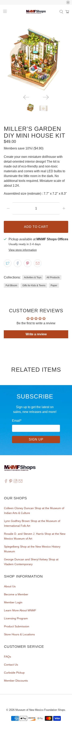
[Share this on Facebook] (17, 263)
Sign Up (36, 439)
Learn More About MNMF (20, 610)
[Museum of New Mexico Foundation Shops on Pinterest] (11, 482)
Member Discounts (16, 680)
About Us (10, 586)
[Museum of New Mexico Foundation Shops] (36, 12)
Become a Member (16, 594)
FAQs (7, 656)
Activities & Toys (32, 277)
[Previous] (26, 97)
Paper (54, 285)
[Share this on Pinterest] (27, 263)
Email (16, 420)
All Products (53, 277)
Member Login (13, 602)
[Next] (46, 97)
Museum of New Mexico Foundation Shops (40, 709)
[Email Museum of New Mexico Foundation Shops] (20, 482)
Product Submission (16, 626)
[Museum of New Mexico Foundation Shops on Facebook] (6, 482)
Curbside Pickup (14, 672)
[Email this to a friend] (37, 263)
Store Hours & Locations (19, 634)
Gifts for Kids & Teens (33, 285)
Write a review (36, 334)
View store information (23, 249)
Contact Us (11, 664)
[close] (68, 2)
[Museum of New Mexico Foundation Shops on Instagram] (15, 482)
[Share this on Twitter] (7, 263)
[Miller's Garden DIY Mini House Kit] (36, 59)
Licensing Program (16, 618)
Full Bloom (11, 285)
